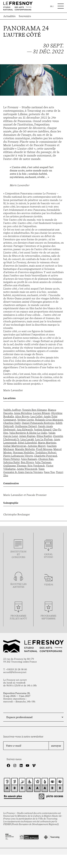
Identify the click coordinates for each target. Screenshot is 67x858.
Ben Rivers (27, 462)
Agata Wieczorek (27, 468)
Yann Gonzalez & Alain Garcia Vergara (24, 470)
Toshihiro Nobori (45, 452)
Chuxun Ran (45, 459)
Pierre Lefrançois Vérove (18, 455)
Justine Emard (42, 429)
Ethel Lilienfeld (27, 442)
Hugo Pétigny (11, 459)
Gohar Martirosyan (14, 445)
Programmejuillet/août (18, 617)
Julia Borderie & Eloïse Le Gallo (28, 432)
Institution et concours (18, 554)
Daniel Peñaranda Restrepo (38, 422)
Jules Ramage (29, 459)
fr (51, 6)
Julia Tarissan (43, 462)
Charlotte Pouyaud (45, 455)
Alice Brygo (22, 416)
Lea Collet (36, 416)
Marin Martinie (47, 442)
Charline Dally (12, 422)
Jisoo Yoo (49, 472)
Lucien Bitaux (41, 413)
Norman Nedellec (23, 452)
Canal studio (48, 555)
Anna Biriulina (23, 413)
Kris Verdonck (36, 465)
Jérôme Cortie (25, 419)
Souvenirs (25, 16)
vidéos (48, 584)
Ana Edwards (25, 429)
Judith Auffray (12, 409)
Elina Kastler (44, 436)
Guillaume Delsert (26, 426)
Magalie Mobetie (25, 449)
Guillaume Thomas (14, 465)
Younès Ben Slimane (34, 409)
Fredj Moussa (44, 449)
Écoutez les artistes (18, 585)
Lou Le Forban (44, 439)
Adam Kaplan (27, 436)
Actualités (9, 16)
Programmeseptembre (48, 617)
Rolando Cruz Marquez (49, 419)
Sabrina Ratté (11, 462)
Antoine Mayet (36, 445)
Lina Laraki (27, 439)
